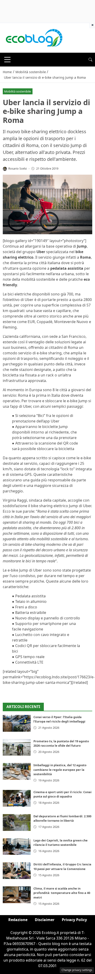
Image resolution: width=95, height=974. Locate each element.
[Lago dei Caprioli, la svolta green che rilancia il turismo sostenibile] (17, 846)
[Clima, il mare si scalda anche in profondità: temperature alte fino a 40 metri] (17, 894)
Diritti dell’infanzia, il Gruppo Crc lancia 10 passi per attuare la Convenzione (62, 866)
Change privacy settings (77, 970)
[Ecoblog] (34, 37)
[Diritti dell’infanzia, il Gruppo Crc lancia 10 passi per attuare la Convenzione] (17, 870)
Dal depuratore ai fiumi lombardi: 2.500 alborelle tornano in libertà (62, 818)
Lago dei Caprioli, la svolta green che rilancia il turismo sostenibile (60, 842)
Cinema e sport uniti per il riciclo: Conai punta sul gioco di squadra (62, 794)
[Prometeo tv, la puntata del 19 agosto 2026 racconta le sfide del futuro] (17, 747)
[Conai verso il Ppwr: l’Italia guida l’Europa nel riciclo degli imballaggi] (17, 723)
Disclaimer (44, 919)
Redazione (17, 919)
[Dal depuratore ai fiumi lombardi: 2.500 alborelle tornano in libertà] (17, 822)
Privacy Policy (74, 919)
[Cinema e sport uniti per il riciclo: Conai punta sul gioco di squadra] (17, 798)
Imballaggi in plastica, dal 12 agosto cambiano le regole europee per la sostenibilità (59, 769)
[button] (90, 59)
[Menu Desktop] (7, 59)
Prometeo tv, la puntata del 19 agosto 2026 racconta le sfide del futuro (61, 743)
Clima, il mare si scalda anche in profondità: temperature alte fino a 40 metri (61, 892)
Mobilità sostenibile (17, 91)
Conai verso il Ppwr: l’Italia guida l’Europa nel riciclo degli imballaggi (59, 719)
